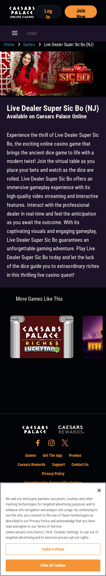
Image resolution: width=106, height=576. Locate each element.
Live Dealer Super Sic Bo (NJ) (69, 44)
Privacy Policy (53, 473)
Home (9, 44)
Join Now (80, 13)
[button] (15, 33)
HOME (32, 33)
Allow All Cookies (53, 565)
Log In (48, 13)
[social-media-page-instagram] (53, 444)
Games (29, 44)
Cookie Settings (53, 549)
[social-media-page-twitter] (67, 444)
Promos (75, 455)
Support (58, 464)
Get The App (52, 455)
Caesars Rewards (31, 464)
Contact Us (80, 464)
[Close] (99, 490)
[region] (53, 529)
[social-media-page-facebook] (39, 444)
